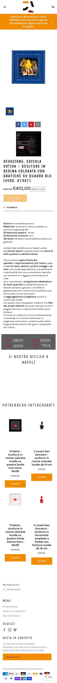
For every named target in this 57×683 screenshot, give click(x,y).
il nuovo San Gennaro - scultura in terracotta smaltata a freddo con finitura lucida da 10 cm (41, 537)
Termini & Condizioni (14, 611)
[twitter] (25, 124)
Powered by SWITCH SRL (13, 669)
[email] (38, 124)
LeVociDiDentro (36, 669)
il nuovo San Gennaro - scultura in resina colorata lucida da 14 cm (42, 458)
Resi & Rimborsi (11, 615)
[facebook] (18, 124)
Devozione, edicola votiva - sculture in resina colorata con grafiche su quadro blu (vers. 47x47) (27, 171)
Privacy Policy (10, 606)
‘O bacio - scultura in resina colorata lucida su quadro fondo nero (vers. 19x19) (15, 461)
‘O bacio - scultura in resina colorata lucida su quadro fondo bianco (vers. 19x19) (15, 535)
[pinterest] (31, 124)
